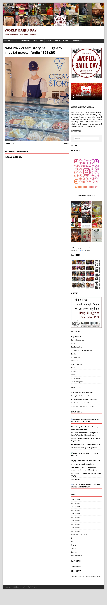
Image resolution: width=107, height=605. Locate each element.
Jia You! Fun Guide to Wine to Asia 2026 (85, 444)
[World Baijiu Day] (53, 25)
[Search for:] (86, 138)
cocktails (98, 122)
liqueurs (84, 124)
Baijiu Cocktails (76, 336)
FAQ (41, 41)
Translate (87, 250)
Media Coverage (76, 364)
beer (96, 124)
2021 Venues (75, 517)
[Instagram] (77, 150)
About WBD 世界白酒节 (23, 41)
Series (99, 576)
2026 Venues (8, 41)
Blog (35, 41)
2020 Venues (75, 514)
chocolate (74, 126)
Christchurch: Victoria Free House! (82, 406)
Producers (74, 371)
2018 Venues (75, 507)
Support (66, 41)
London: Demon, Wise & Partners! (82, 403)
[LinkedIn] (79, 150)
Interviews (74, 361)
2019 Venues (75, 510)
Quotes (57, 41)
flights (96, 126)
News (73, 368)
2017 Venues (75, 503)
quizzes (82, 126)
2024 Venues (75, 528)
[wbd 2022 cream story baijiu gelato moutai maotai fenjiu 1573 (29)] (37, 140)
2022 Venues (75, 521)
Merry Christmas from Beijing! (82, 464)
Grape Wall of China (80, 422)
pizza (92, 124)
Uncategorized (76, 378)
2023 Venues (75, 524)
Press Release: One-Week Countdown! (84, 399)
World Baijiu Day (95, 115)
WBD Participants (77, 382)
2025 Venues (75, 531)
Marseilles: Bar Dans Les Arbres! (82, 392)
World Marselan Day (80, 487)
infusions (74, 124)
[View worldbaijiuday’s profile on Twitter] (74, 150)
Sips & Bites (75, 479)
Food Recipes (75, 357)
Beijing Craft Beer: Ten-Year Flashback (85, 461)
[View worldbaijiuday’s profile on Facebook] (72, 150)
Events (73, 354)
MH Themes (33, 587)
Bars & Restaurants (77, 340)
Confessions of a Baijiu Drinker (81, 350)
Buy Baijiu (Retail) (77, 347)
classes (88, 126)
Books (73, 343)
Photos (49, 41)
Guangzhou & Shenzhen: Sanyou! (82, 396)
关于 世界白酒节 (77, 41)
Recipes (73, 375)
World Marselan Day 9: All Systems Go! (85, 448)
